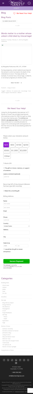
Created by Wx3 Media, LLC (8, 391)
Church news (5, 285)
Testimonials (5, 342)
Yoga (3, 322)
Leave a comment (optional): (11, 174)
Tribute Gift (7, 163)
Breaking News (5, 282)
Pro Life (4, 293)
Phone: (5, 217)
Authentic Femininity (7, 329)
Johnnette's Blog (6, 332)
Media (4, 289)
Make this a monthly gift (12, 191)
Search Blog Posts (10, 21)
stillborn (19, 92)
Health (5, 318)
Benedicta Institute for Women (10, 331)
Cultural (4, 287)
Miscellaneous (6, 306)
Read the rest (15, 83)
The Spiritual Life (6, 344)
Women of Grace (5, 326)
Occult (4, 310)
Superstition (5, 320)
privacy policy (17, 266)
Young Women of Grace (7, 350)
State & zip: (6, 243)
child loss (8, 91)
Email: (5, 211)
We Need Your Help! (24, 13)
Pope (3, 291)
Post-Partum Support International (16, 91)
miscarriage (24, 91)
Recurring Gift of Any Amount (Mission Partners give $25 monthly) (16, 185)
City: (4, 237)
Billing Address (8, 196)
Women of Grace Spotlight (9, 346)
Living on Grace (11, 88)
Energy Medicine (6, 304)
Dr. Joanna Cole (16, 91)
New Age (3, 300)
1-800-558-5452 (16, 372)
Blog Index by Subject (8, 302)
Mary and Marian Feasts (8, 336)
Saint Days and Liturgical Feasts (10, 340)
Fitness (5, 316)
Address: (5, 229)
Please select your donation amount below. (15, 137)
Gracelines (4, 297)
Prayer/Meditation (7, 312)
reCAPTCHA (6, 266)
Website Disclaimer (19, 391)
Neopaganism (6, 308)
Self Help (4, 314)
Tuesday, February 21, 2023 (14, 40)
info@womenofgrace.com (16, 376)
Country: (5, 223)
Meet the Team (6, 338)
